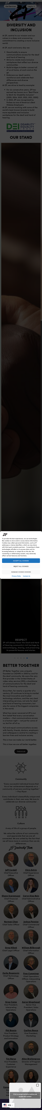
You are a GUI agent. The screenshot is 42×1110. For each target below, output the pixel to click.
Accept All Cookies (21, 561)
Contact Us (26, 576)
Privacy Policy (16, 576)
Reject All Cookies (21, 566)
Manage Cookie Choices (21, 572)
